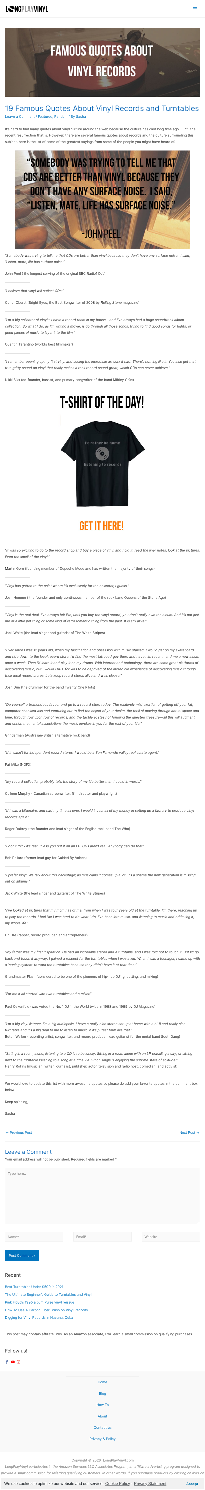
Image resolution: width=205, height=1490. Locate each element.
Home (102, 1382)
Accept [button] (192, 1484)
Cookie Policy (117, 1484)
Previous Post (19, 1132)
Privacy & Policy (103, 1439)
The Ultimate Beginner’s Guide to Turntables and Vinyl (48, 1294)
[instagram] (19, 1362)
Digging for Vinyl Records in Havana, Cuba (39, 1318)
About (102, 1416)
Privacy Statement (150, 1484)
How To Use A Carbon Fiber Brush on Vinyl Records (46, 1310)
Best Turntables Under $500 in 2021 (34, 1287)
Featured (45, 116)
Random (61, 116)
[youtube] (13, 1362)
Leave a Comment (20, 116)
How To (102, 1405)
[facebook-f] (7, 1362)
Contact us (103, 1428)
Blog (102, 1394)
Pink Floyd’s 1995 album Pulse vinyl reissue (39, 1302)
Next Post (190, 1132)
